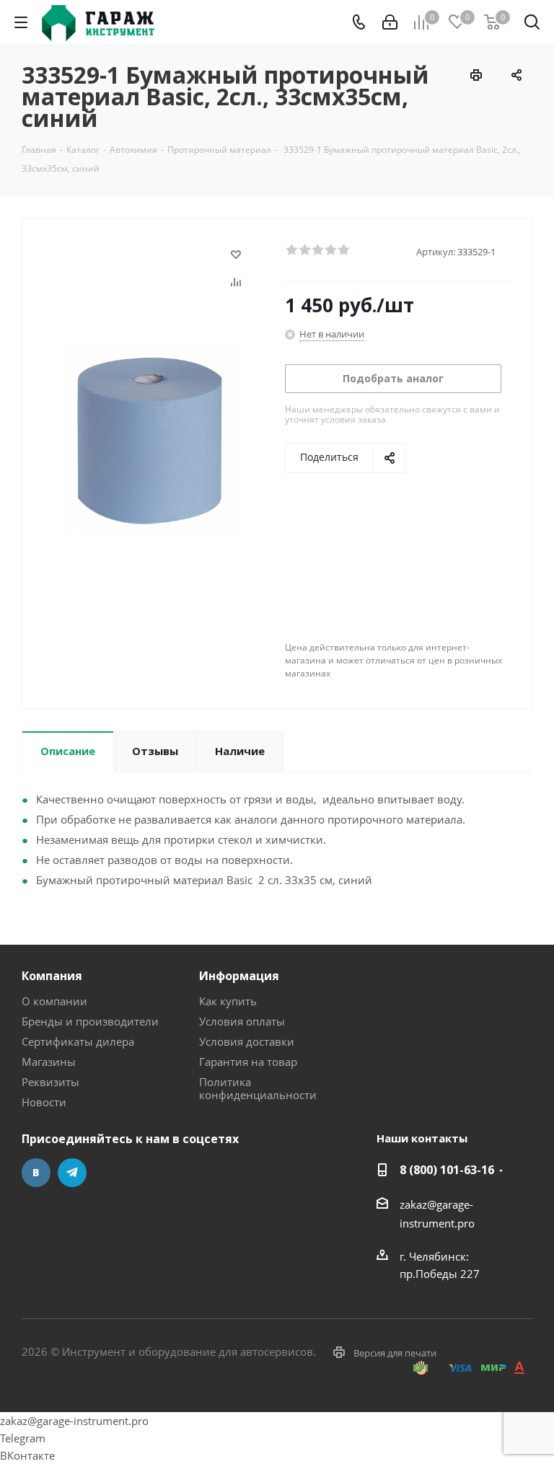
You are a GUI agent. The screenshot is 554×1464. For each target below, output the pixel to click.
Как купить (228, 1001)
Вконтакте (36, 1172)
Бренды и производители (90, 1021)
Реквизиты (50, 1082)
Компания (52, 976)
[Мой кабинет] (389, 22)
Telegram (72, 1172)
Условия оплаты (242, 1021)
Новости (44, 1102)
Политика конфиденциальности (258, 1088)
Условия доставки (246, 1041)
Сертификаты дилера (78, 1041)
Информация (239, 976)
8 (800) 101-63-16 (447, 1170)
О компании (54, 1001)
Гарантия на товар (248, 1061)
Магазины (49, 1061)
